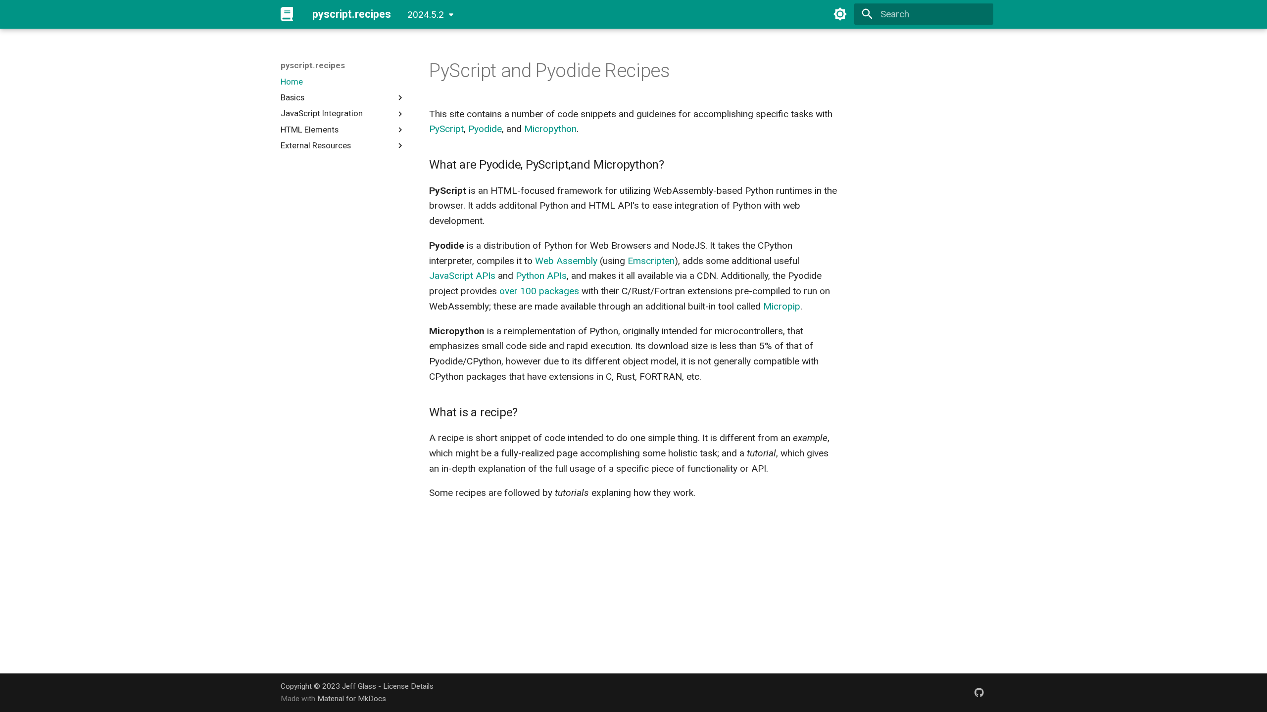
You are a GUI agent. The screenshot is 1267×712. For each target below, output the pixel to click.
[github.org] (979, 692)
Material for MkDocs (351, 698)
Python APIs (541, 275)
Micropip (781, 306)
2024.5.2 (425, 14)
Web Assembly (566, 261)
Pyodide (485, 128)
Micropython (550, 128)
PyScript (446, 128)
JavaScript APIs (462, 275)
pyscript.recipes (313, 65)
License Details (408, 686)
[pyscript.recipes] (287, 14)
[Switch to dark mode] (840, 14)
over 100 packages (539, 291)
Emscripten (651, 261)
